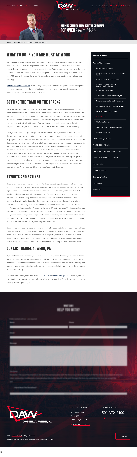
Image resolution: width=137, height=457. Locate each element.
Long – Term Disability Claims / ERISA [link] (107, 151)
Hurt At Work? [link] (101, 117)
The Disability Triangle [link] (101, 145)
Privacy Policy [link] (24, 439)
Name (12, 322)
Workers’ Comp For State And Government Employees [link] (106, 85)
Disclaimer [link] (10, 439)
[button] (104, 418)
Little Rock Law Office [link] (81, 424)
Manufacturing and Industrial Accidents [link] (109, 101)
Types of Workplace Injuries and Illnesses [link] (110, 127)
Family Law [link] (97, 189)
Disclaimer (14, 371)
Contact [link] (36, 5)
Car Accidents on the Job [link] (104, 68)
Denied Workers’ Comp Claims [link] (106, 111)
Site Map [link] (16, 439)
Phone (71, 322)
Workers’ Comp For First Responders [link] (108, 79)
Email (13, 333)
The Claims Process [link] (103, 122)
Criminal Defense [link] (99, 170)
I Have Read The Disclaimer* (26, 387)
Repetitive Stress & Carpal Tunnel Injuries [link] (110, 106)
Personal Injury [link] (99, 164)
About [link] (14, 5)
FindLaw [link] (51, 439)
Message (13, 343)
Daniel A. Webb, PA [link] (17, 436)
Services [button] (22, 5)
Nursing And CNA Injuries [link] (104, 90)
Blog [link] (30, 5)
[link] (68, 5)
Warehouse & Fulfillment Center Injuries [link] (109, 96)
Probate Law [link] (97, 183)
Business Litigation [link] (100, 177)
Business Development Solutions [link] (38, 439)
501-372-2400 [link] (117, 5)
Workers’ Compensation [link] (102, 63)
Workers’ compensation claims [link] (18, 85)
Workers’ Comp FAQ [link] (103, 132)
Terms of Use (121, 378)
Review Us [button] (123, 436)
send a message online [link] (61, 276)
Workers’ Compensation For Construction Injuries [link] (110, 74)
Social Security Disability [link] (102, 138)
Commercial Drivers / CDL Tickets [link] (105, 158)
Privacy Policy (18, 381)
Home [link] (8, 5)
